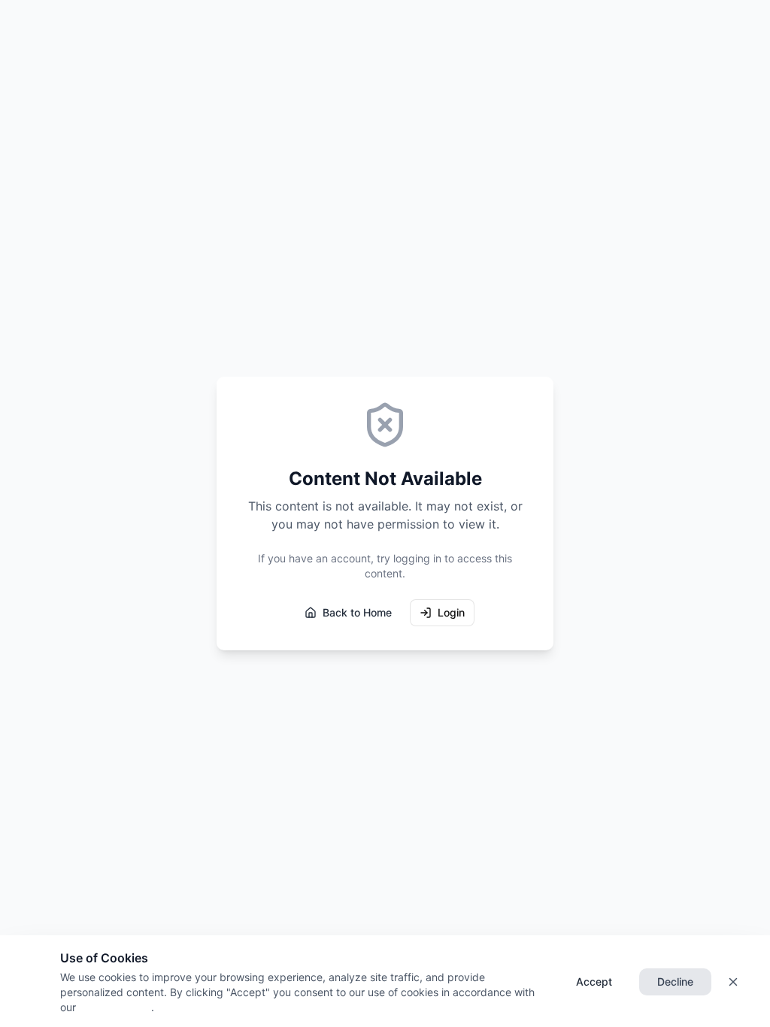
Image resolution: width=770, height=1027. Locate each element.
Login (451, 612)
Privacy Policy (113, 1007)
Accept (594, 981)
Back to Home (357, 612)
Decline (675, 981)
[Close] (733, 982)
